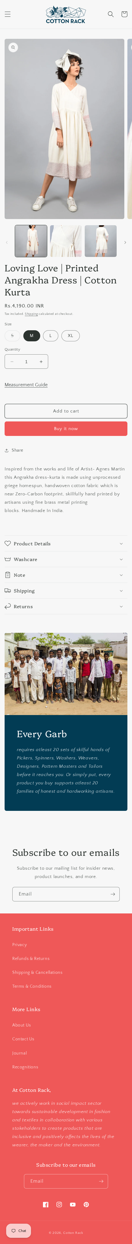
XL (70, 335)
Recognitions (25, 1067)
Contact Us (23, 1039)
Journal (19, 1053)
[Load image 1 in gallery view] (31, 241)
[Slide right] (125, 242)
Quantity (12, 349)
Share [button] (17, 450)
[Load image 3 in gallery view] (101, 241)
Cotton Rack (73, 1233)
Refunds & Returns (30, 958)
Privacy (19, 944)
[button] (7, 14)
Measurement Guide (26, 385)
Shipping (31, 314)
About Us (21, 1025)
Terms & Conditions (32, 986)
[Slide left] (7, 242)
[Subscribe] (112, 894)
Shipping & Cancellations (37, 972)
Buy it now (66, 428)
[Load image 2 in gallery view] (66, 241)
